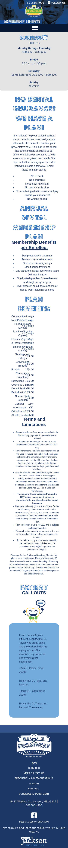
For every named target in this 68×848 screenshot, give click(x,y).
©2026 (22, 822)
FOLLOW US (58, 2)
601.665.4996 (35, 2)
